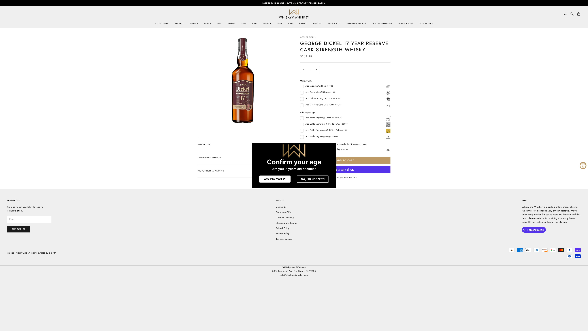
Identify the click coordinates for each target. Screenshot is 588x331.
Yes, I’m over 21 (274, 179)
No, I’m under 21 (313, 179)
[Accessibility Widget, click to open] (583, 165)
